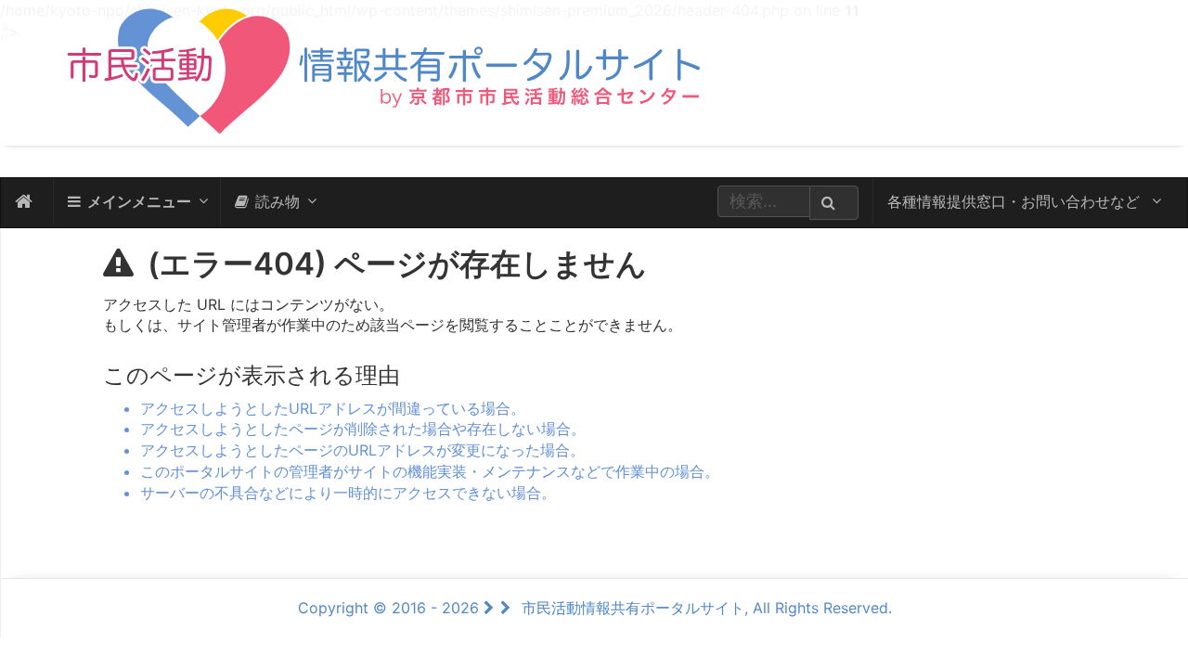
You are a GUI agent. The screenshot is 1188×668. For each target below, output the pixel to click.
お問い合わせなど (1015, 201)
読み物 (277, 201)
